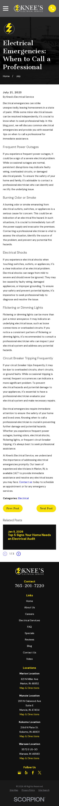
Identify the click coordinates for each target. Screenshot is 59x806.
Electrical (23, 498)
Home (29, 601)
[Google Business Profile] (19, 772)
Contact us (25, 482)
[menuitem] (14, 790)
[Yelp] (26, 772)
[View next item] (19, 554)
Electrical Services (29, 620)
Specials (29, 633)
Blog (29, 646)
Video (29, 659)
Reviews (29, 639)
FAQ (29, 626)
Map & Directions (29, 688)
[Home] (28, 8)
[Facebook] (33, 772)
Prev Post (12, 508)
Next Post (46, 508)
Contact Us (29, 652)
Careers (29, 614)
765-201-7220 (29, 586)
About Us (29, 607)
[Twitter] (39, 772)
